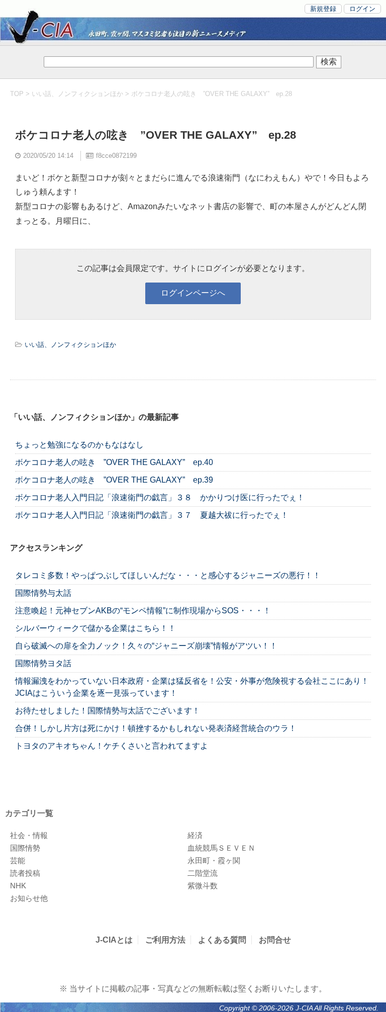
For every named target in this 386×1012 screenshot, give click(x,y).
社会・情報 (29, 835)
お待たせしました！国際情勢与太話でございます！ (107, 710)
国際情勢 (25, 848)
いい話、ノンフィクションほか (77, 94)
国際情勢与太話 (43, 593)
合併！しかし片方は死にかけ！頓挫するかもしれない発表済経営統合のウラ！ (156, 728)
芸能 (17, 860)
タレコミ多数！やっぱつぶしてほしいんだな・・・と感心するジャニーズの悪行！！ (168, 575)
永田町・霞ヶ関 (213, 860)
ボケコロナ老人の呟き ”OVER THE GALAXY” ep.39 (114, 480)
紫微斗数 (202, 885)
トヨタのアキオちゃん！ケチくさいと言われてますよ (111, 746)
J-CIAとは (114, 940)
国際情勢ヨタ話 (43, 663)
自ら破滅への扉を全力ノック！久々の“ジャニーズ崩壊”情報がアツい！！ (146, 645)
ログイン (362, 9)
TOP (17, 94)
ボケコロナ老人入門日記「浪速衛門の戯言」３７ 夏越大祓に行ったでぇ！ (151, 515)
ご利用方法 (165, 940)
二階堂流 (202, 873)
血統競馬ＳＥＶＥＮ (221, 848)
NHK (18, 885)
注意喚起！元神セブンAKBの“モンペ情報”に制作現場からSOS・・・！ (143, 610)
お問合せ (275, 940)
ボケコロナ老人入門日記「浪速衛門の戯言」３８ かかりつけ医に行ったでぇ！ (160, 497)
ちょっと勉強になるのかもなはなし (79, 444)
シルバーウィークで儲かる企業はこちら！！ (95, 628)
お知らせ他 (29, 898)
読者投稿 (25, 873)
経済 (195, 835)
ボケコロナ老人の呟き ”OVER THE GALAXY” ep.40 (114, 462)
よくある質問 (222, 940)
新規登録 (323, 9)
